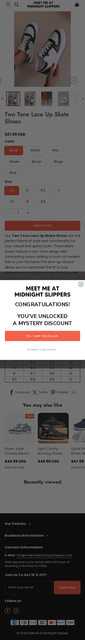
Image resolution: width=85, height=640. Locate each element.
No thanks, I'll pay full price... (42, 349)
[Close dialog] (81, 284)
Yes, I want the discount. (42, 336)
